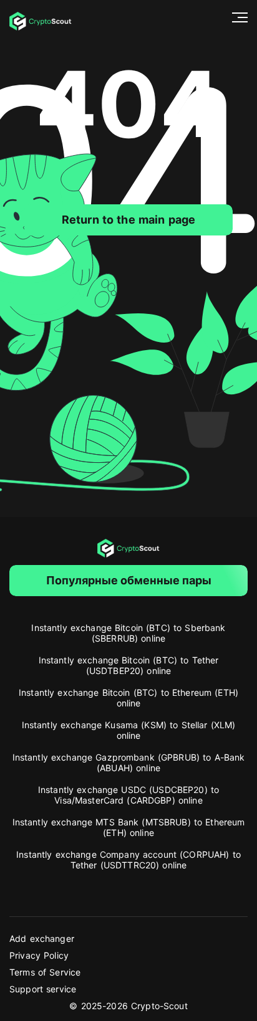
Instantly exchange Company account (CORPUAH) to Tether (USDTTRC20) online (128, 859)
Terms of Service (44, 972)
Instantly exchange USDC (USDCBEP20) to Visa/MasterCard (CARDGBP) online (128, 794)
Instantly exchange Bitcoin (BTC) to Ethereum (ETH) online (128, 697)
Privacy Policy (39, 955)
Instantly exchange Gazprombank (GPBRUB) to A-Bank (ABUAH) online (128, 762)
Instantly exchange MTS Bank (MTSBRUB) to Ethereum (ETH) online (128, 827)
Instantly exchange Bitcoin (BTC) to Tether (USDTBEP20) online (129, 665)
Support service (42, 989)
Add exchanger (41, 938)
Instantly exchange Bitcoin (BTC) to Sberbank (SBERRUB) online (128, 632)
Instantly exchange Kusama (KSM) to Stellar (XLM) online (129, 730)
